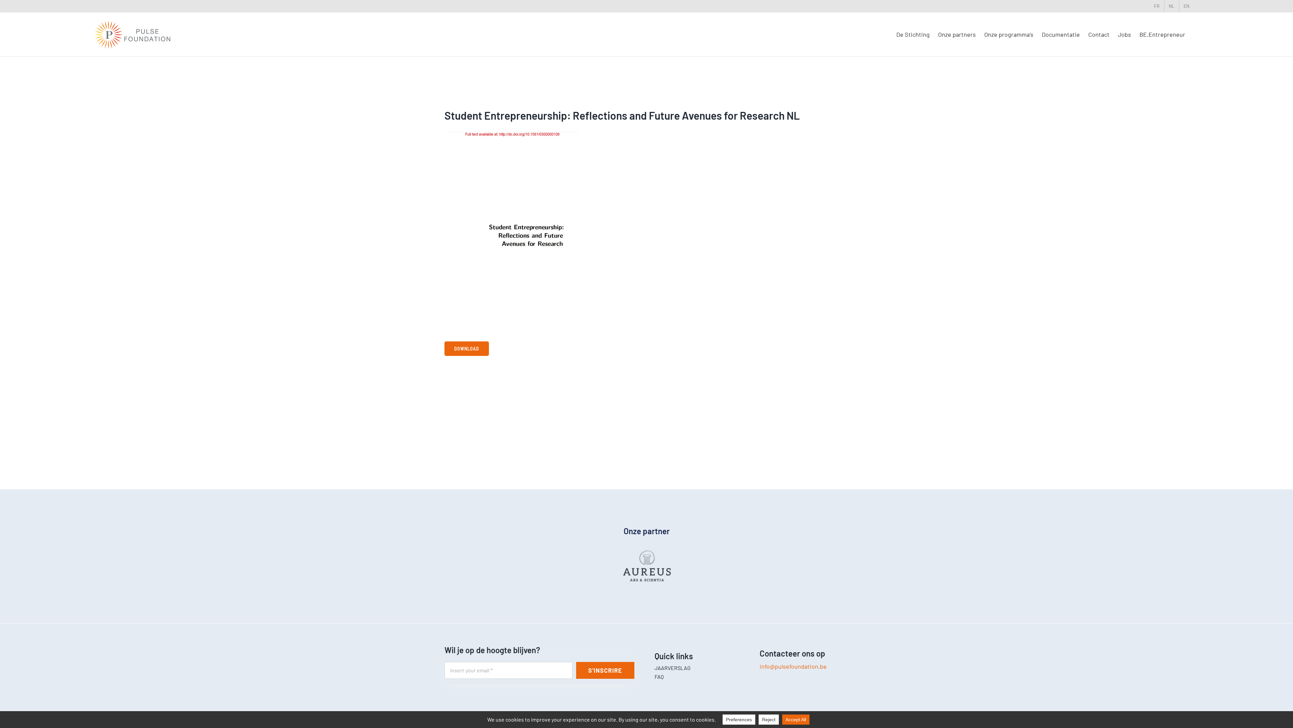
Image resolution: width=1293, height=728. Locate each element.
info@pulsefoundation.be (793, 666)
